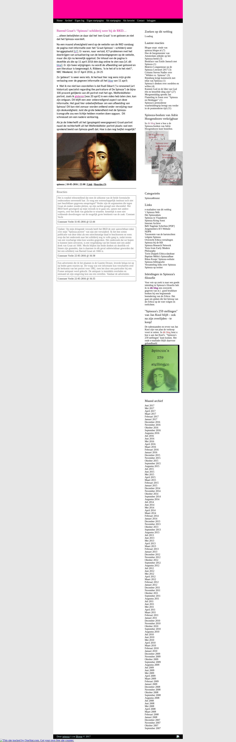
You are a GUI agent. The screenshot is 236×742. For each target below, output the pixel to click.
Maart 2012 (150, 579)
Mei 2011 (149, 607)
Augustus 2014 (152, 499)
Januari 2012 (151, 585)
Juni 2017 (149, 405)
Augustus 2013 (152, 532)
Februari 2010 (152, 648)
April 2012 (150, 576)
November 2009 (153, 656)
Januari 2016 (151, 452)
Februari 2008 (152, 714)
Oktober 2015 (151, 460)
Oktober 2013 (151, 527)
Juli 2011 (149, 601)
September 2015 (153, 463)
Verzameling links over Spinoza (160, 264)
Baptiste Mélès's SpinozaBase (159, 256)
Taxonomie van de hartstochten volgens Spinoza (160, 235)
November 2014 (153, 491)
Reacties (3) (100, 184)
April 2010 (150, 642)
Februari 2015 (152, 483)
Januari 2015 (151, 485)
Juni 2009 (149, 670)
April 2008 (150, 709)
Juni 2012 (149, 571)
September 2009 (153, 662)
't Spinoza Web (152, 212)
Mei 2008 (149, 706)
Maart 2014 (150, 513)
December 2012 (152, 554)
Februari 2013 (152, 549)
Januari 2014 (151, 518)
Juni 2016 (149, 438)
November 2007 (153, 722)
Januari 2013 (151, 551)
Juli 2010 (149, 634)
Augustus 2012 (152, 565)
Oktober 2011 (151, 593)
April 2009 (150, 676)
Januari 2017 (151, 419)
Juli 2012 (149, 568)
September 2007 (153, 728)
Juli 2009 (149, 667)
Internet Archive (153, 223)
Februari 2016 (152, 449)
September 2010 (153, 629)
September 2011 (153, 596)
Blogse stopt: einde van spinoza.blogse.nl (156, 49)
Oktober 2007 (151, 725)
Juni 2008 (149, 703)
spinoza (66, 736)
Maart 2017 (150, 414)
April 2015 (150, 477)
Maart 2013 (150, 546)
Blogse (79, 736)
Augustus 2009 (152, 665)
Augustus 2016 (152, 433)
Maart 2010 (150, 645)
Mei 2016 (149, 441)
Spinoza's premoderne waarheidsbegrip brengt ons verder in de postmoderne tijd (161, 106)
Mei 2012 (149, 574)
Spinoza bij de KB (154, 242)
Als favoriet (129, 20)
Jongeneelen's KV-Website (157, 229)
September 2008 (153, 695)
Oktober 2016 (151, 427)
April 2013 (150, 543)
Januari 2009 (151, 684)
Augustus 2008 (152, 698)
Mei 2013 (149, 540)
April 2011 (150, 609)
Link (89, 184)
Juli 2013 (149, 535)
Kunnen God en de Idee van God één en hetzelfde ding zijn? (161, 90)
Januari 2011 (151, 618)
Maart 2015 (150, 480)
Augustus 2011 (152, 598)
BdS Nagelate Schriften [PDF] (160, 226)
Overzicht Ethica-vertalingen (159, 240)
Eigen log (79, 20)
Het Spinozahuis (153, 215)
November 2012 (153, 557)
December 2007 (152, 720)
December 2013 (152, 521)
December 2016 (152, 422)
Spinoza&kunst (152, 198)
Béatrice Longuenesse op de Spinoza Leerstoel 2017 (158, 68)
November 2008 (153, 689)
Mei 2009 (149, 673)
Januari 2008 (151, 717)
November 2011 (152, 590)
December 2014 (152, 488)
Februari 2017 (152, 416)
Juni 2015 (149, 471)
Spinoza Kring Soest (155, 220)
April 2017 (150, 411)
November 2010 (153, 623)
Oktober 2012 (151, 560)
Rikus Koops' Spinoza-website (159, 259)
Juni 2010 (149, 637)
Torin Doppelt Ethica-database (159, 253)
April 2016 (150, 444)
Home (60, 20)
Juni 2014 (149, 505)
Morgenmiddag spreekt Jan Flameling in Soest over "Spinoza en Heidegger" (161, 97)
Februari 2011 (151, 615)
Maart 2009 (150, 678)
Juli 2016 (149, 436)
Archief (68, 20)
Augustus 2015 (152, 466)
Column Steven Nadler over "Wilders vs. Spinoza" (158, 74)
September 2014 (153, 496)
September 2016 (153, 430)
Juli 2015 (149, 469)
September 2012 (153, 562)
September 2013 (153, 529)
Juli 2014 (149, 502)
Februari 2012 (152, 582)
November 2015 (153, 458)
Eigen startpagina (95, 20)
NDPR (148, 231)
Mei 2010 (149, 640)
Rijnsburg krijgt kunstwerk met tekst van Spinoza (160, 79)
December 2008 (152, 687)
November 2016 (153, 425)
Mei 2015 (149, 474)
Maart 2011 (150, 612)
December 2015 (152, 455)
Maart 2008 (150, 711)
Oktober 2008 (151, 692)
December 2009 (152, 654)
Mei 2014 (149, 507)
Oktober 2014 (151, 494)
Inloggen (151, 20)
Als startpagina (113, 20)
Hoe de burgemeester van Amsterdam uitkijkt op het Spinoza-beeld (158, 56)
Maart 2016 (150, 447)
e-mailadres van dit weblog (158, 209)
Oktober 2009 (151, 659)
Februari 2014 (152, 516)
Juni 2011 (149, 604)
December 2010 (152, 620)
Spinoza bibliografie (155, 262)
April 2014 (150, 510)
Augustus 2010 (152, 631)
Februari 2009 (152, 681)
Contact (140, 20)
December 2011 (152, 587)
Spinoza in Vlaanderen (156, 218)
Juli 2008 (149, 700)
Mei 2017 (149, 408)
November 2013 (153, 524)
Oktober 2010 (151, 626)
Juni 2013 (149, 538)
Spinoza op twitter (154, 267)
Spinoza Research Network (158, 245)
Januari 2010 (151, 651)
